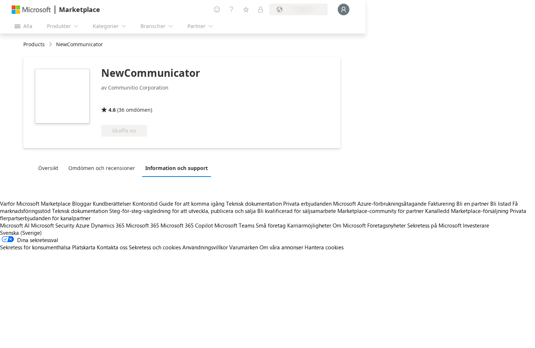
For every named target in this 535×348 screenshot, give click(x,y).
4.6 (112, 109)
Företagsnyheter (386, 225)
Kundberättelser (112, 203)
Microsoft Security (52, 225)
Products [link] (34, 44)
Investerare (476, 225)
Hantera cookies (324, 247)
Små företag (271, 225)
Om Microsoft (349, 225)
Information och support (176, 168)
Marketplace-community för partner (380, 210)
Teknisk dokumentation (254, 203)
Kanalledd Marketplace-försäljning (466, 210)
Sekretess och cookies (155, 247)
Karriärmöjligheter (309, 225)
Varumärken (243, 247)
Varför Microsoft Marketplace (35, 203)
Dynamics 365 (107, 225)
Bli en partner (472, 203)
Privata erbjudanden (307, 203)
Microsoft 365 (142, 225)
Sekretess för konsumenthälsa (35, 247)
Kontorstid (145, 203)
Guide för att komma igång (192, 203)
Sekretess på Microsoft (434, 225)
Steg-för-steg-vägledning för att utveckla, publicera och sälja (182, 210)
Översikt (48, 168)
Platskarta (83, 247)
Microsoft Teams (234, 225)
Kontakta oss (112, 247)
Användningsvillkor (205, 247)
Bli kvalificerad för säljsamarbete (296, 210)
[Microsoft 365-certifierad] (128, 99)
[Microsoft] (31, 9)
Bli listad (500, 203)
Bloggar (81, 203)
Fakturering (441, 203)
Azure (83, 225)
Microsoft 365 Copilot (186, 225)
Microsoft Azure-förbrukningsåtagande (380, 203)
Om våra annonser (281, 247)
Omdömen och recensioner (101, 168)
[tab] (50, 168)
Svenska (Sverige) (21, 232)
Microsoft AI (14, 225)
